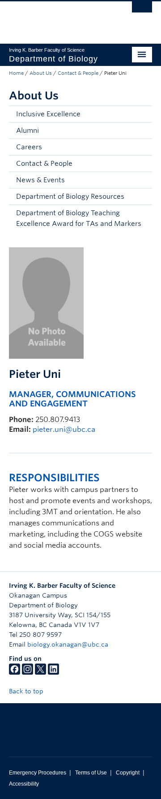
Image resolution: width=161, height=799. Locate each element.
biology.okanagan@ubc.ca (67, 644)
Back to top (27, 691)
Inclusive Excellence (48, 114)
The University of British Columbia (59, 18)
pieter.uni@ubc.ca (64, 429)
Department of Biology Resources (70, 197)
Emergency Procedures (37, 773)
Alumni (27, 131)
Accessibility (24, 784)
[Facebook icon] (14, 672)
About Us (41, 73)
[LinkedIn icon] (53, 672)
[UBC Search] (142, 11)
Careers (29, 147)
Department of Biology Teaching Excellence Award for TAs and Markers (78, 218)
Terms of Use (91, 773)
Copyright (128, 773)
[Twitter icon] (40, 672)
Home (16, 73)
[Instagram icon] (27, 672)
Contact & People (78, 73)
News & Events (40, 180)
